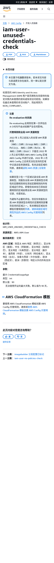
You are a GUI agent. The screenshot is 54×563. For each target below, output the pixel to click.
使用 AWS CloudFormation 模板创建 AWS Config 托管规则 (25, 310)
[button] (8, 69)
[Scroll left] (15, 9)
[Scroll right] (42, 9)
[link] (31, 23)
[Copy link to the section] (3, 297)
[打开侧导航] (4, 16)
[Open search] (48, 9)
